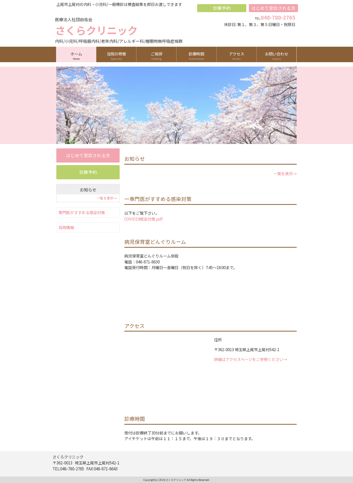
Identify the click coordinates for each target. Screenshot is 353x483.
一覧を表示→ (285, 173)
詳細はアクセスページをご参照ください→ (250, 359)
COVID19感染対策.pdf (143, 219)
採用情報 (66, 227)
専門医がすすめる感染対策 (81, 212)
